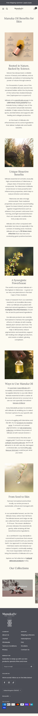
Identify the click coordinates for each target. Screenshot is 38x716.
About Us (5, 635)
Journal (5, 639)
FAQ (22, 642)
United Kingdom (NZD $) (11, 690)
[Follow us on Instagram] (9, 682)
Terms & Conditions (9, 646)
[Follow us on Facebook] (4, 682)
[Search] (7, 9)
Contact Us (25, 650)
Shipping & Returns (27, 635)
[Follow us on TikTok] (13, 682)
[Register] (31, 666)
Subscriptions (26, 639)
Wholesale (6, 642)
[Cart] (35, 9)
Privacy (4, 650)
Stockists (24, 646)
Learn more (27, 3)
